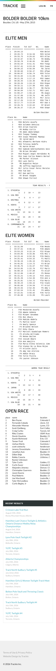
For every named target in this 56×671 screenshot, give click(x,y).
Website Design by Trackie (15, 656)
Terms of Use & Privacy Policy (17, 652)
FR (51, 5)
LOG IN (42, 5)
